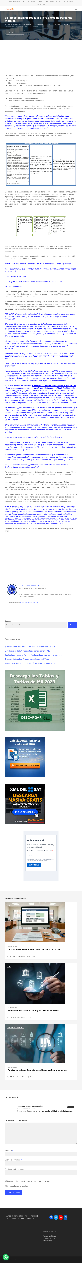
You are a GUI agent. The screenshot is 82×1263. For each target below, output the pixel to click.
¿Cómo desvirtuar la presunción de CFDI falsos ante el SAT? (30, 647)
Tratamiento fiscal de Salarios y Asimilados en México (27, 659)
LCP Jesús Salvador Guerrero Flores (19, 956)
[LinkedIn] (65, 1217)
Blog (8, 1218)
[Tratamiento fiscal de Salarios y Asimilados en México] (41, 991)
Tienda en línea (18, 1218)
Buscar (72, 625)
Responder (70, 1106)
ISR (9, 966)
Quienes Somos (49, 1238)
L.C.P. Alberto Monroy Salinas (19, 24)
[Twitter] (56, 1217)
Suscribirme (47, 1241)
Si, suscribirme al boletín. (17, 1186)
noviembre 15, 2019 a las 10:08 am (25, 1108)
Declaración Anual (61, 24)
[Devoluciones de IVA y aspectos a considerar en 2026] (41, 930)
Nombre (9, 1150)
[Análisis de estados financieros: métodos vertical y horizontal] (41, 1052)
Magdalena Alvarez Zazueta (27, 1106)
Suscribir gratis (30, 1216)
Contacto (30, 1218)
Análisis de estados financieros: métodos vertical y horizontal (30, 663)
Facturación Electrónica (14, 27)
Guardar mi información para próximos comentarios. (28, 1181)
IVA (9, 905)
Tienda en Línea (49, 1236)
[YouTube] (61, 1217)
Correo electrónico (13, 1160)
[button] (76, 9)
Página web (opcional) (14, 1169)
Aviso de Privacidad (14, 1216)
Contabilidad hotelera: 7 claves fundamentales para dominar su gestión (34, 655)
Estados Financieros (15, 1027)
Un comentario (16, 32)
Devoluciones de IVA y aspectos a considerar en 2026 (27, 651)
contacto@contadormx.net (29, 602)
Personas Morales (31, 27)
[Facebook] (51, 1216)
